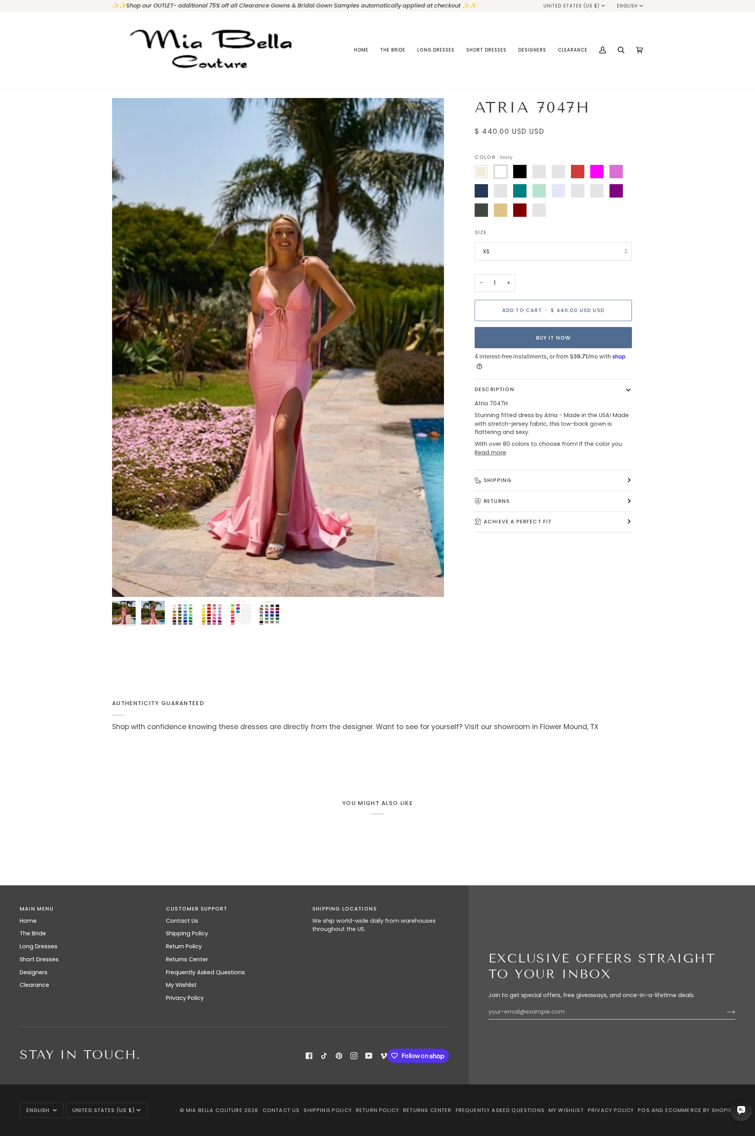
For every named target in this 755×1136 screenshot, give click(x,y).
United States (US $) (571, 6)
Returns (497, 500)
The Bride (33, 933)
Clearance (34, 985)
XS (486, 251)
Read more (490, 452)
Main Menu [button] (37, 908)
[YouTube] (368, 1055)
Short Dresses (39, 959)
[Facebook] (309, 1055)
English (627, 6)
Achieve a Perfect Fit (518, 521)
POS (644, 1110)
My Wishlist (181, 985)
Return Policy (184, 946)
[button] (392, 50)
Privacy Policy (185, 998)
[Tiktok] (324, 1055)
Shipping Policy (187, 933)
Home (28, 921)
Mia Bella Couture (214, 1110)
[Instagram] (353, 1055)
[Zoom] (278, 347)
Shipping (498, 480)
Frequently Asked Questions (205, 972)
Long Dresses (38, 946)
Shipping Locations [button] (344, 908)
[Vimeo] (383, 1055)
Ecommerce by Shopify (700, 1110)
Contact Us (182, 921)
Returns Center (187, 959)
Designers (34, 972)
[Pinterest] (339, 1055)
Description (494, 389)
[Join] (724, 1011)
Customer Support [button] (196, 908)
